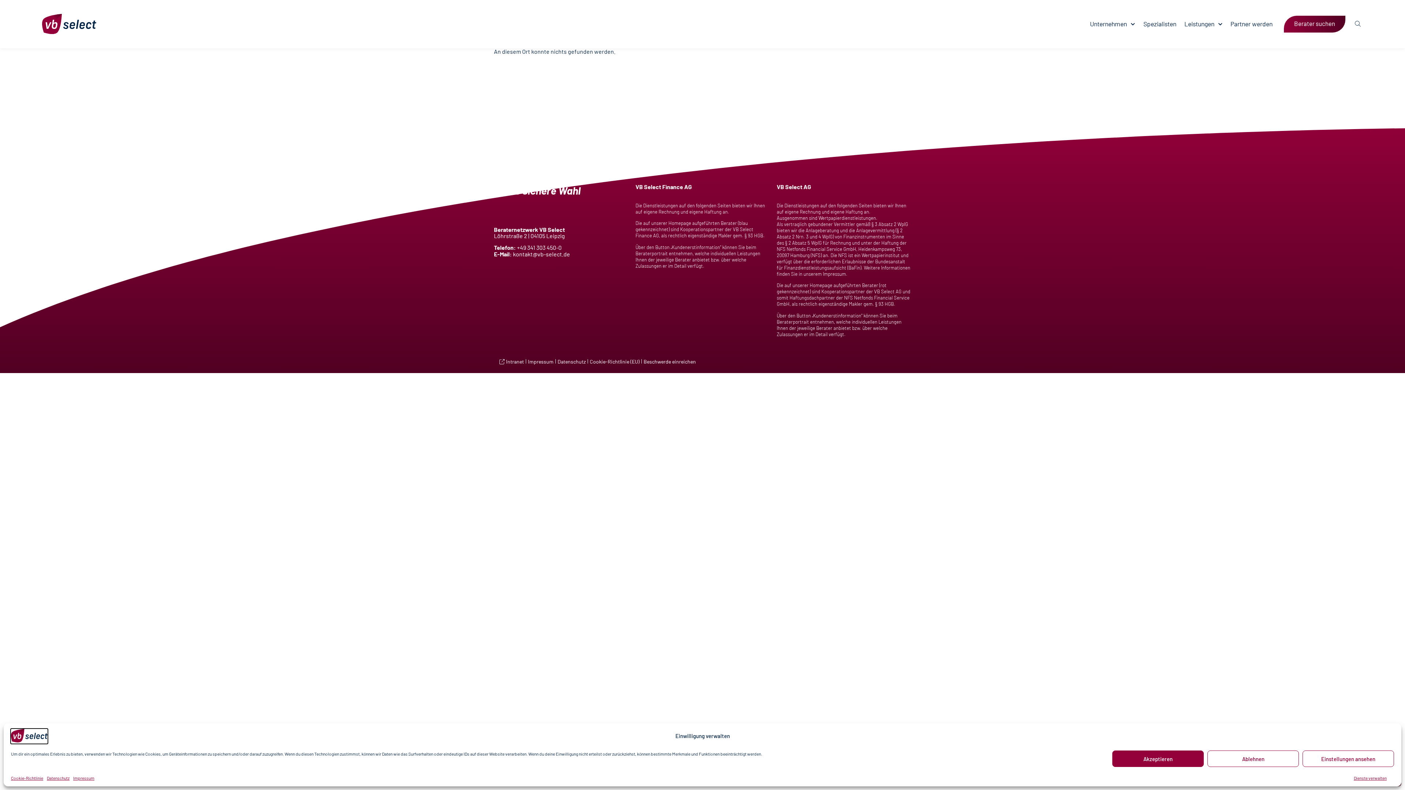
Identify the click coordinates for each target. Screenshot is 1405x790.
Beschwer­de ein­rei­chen (670, 361)
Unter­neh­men (1108, 23)
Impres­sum (83, 777)
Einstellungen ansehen (1348, 759)
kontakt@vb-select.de (541, 254)
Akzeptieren (1158, 759)
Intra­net (515, 361)
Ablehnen (1253, 759)
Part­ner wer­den (1251, 23)
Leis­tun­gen (1199, 23)
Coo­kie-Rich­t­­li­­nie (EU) (615, 361)
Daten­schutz (58, 777)
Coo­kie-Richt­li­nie (27, 777)
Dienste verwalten (1370, 777)
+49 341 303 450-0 (539, 247)
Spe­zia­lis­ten (1159, 23)
